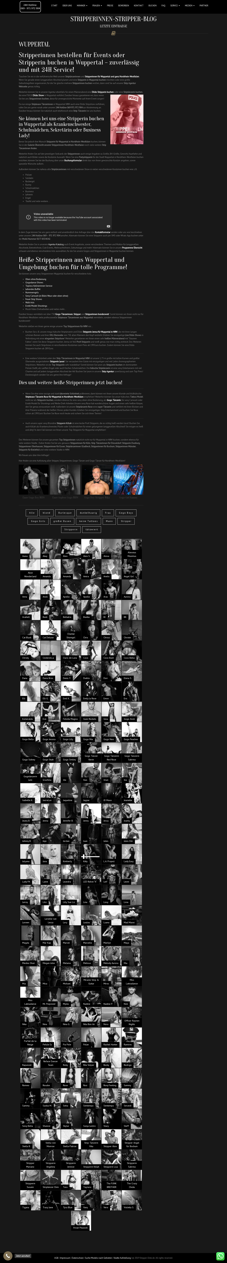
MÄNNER (81, 5)
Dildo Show (38, 95)
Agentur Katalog (56, 244)
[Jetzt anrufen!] (7, 1256)
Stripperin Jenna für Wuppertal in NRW (100, 331)
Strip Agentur (108, 371)
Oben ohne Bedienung (35, 279)
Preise (110, 5)
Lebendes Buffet (32, 289)
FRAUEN (96, 5)
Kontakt (139, 5)
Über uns (67, 5)
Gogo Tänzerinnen (64, 314)
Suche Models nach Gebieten (98, 1258)
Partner (204, 5)
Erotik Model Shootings (36, 305)
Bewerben (123, 5)
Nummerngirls (32, 292)
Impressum (65, 1258)
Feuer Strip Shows (33, 299)
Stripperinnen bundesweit (97, 314)
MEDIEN (189, 5)
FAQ (163, 5)
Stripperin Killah (64, 423)
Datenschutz (77, 1258)
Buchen (153, 5)
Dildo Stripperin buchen (103, 92)
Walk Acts (29, 302)
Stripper (77, 314)
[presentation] (15, 483)
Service (174, 5)
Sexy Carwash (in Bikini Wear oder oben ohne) (46, 295)
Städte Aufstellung (122, 1258)
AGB (56, 1258)
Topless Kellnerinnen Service (38, 285)
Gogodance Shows (34, 282)
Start (54, 5)
